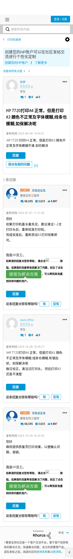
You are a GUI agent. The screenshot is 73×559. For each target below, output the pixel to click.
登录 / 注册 (60, 19)
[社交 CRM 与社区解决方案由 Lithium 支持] (42, 534)
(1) (36, 166)
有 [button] (44, 304)
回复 (15, 155)
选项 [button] (67, 40)
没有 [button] (56, 304)
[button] (64, 81)
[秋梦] (12, 85)
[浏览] (6, 19)
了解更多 (41, 62)
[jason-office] (12, 323)
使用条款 (42, 552)
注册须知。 (57, 552)
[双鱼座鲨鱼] (12, 194)
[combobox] (36, 29)
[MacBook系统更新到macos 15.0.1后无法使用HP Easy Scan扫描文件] (29, 71)
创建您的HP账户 (16, 62)
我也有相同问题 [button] (19, 164)
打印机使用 (14, 39)
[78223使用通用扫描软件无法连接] (25, 71)
